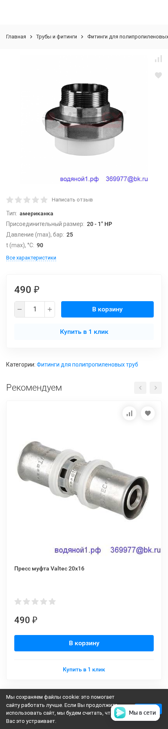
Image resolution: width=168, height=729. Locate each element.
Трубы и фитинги (56, 37)
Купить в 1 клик (84, 331)
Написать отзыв (72, 200)
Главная (16, 37)
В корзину (107, 309)
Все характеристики (31, 258)
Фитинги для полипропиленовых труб (87, 364)
